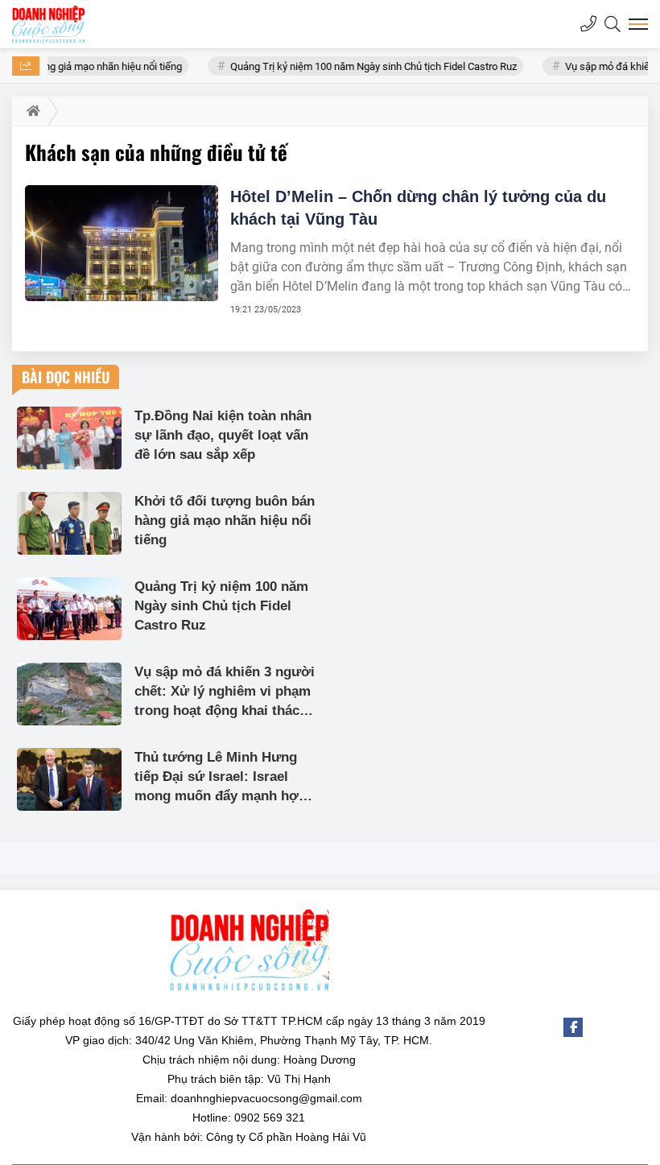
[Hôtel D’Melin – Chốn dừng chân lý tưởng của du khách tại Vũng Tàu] (121, 243)
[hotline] (588, 24)
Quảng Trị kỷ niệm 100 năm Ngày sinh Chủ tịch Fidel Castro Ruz (359, 66)
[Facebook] (573, 1027)
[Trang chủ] (30, 111)
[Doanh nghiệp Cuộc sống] (48, 24)
